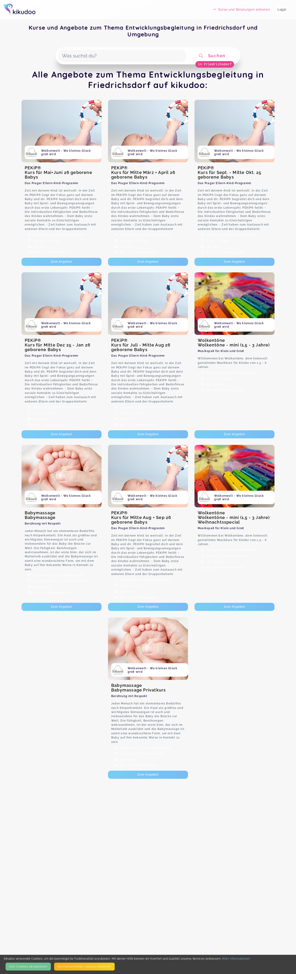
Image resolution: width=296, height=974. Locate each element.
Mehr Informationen (236, 958)
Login (282, 9)
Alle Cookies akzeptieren (28, 966)
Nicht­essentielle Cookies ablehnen (84, 966)
